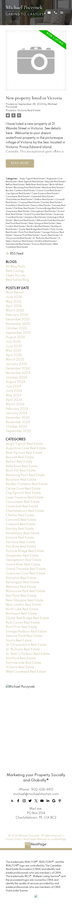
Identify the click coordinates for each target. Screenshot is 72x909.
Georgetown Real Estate (43, 211)
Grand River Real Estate (23, 564)
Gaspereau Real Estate (18, 211)
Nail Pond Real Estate (16, 223)
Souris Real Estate (50, 235)
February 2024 (17, 408)
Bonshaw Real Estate (53, 188)
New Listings (15, 271)
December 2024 (18, 368)
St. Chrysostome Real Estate (26, 644)
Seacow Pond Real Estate (26, 235)
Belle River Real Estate (37, 185)
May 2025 (13, 350)
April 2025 (14, 355)
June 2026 (14, 297)
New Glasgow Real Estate (42, 223)
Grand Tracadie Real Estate (38, 214)
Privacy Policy (13, 839)
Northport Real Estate (21, 613)
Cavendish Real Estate (42, 197)
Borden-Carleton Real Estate (20, 191)
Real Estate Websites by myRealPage (44, 839)
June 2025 (14, 346)
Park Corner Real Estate (23, 622)
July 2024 (13, 386)
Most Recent (15, 292)
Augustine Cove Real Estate (26, 448)
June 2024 (14, 390)
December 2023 (18, 417)
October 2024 (16, 377)
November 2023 (18, 422)
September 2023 (18, 431)
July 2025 (13, 341)
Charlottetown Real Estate (19, 199)
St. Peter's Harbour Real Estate (28, 654)
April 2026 (14, 306)
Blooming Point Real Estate (27, 188)
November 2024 (18, 373)
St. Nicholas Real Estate (45, 238)
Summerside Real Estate (18, 244)
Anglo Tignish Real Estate (32, 179)
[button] (12, 800)
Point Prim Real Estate (30, 232)
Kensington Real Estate (22, 582)
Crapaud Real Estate (29, 202)
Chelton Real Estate (44, 199)
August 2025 (15, 337)
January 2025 (16, 364)
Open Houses (16, 275)
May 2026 (13, 301)
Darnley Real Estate (51, 202)
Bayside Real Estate (55, 182)
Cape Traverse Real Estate (45, 194)
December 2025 (18, 319)
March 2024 (15, 404)
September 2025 (18, 332)
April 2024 (14, 400)
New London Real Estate (23, 604)
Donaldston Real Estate (18, 205)
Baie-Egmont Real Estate (31, 182)
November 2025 (18, 324)
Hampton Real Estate (35, 217)
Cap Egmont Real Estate (18, 194)
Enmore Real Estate (41, 205)
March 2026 (15, 310)
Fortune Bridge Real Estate (49, 208)
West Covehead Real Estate (26, 671)
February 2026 (17, 315)
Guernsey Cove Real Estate (25, 573)
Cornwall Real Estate (21, 519)
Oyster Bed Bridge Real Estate (34, 229)
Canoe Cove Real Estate (49, 191)
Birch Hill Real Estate (20, 470)
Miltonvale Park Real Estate (50, 220)
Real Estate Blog (17, 279)
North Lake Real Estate (38, 226)
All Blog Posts (15, 266)
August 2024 (15, 382)
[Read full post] (36, 62)
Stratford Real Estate (45, 241)
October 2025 (16, 328)
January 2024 (16, 413)
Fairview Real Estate (20, 542)
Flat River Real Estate (24, 208)
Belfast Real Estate (15, 185)
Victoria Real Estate (29, 110)
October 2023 (16, 426)
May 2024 (13, 395)
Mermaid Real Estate (24, 220)
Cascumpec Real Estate (18, 197)
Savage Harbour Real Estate (26, 631)
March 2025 (15, 359)
